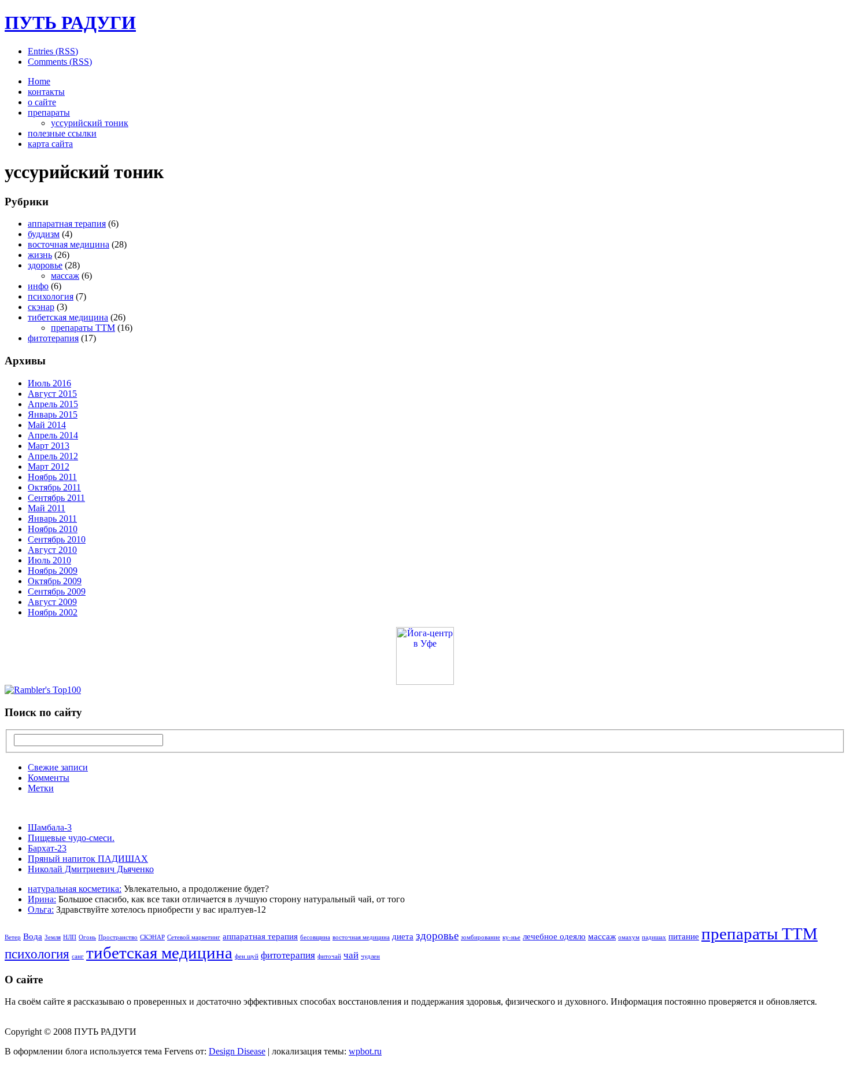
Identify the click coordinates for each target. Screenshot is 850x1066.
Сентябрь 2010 (57, 539)
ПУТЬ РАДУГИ (70, 22)
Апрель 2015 (53, 404)
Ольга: (41, 909)
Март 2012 (48, 466)
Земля (53, 937)
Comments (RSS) (60, 62)
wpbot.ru (365, 1051)
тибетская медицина (68, 317)
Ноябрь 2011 (52, 477)
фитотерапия (53, 338)
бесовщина (315, 937)
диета (402, 936)
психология (50, 296)
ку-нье (511, 937)
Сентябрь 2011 (56, 498)
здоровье (45, 265)
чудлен (370, 956)
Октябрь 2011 (54, 487)
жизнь (40, 255)
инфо (38, 286)
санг (78, 956)
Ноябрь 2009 (52, 571)
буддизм (44, 234)
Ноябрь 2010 (52, 529)
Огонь (87, 937)
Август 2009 (52, 602)
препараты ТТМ (83, 328)
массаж (65, 276)
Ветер (13, 937)
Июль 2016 (49, 383)
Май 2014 (47, 425)
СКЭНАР (152, 937)
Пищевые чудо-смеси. (71, 838)
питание (683, 936)
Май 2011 (46, 508)
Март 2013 (48, 446)
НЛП (69, 937)
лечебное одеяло (554, 936)
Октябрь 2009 (55, 581)
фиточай (329, 956)
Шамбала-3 (50, 827)
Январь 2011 (52, 518)
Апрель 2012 (53, 456)
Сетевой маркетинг (193, 937)
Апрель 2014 (53, 435)
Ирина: (42, 899)
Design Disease (237, 1051)
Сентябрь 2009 (57, 591)
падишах (654, 937)
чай (351, 955)
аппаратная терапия (67, 223)
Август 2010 (52, 550)
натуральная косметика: (74, 889)
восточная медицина (68, 244)
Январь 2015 (52, 414)
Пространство (118, 937)
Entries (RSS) (53, 51)
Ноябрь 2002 (52, 612)
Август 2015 (52, 394)
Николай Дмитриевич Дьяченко (91, 869)
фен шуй (246, 956)
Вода (32, 936)
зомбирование (480, 937)
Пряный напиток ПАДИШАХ (88, 859)
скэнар (41, 307)
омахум (629, 937)
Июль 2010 (49, 560)
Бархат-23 (47, 848)
